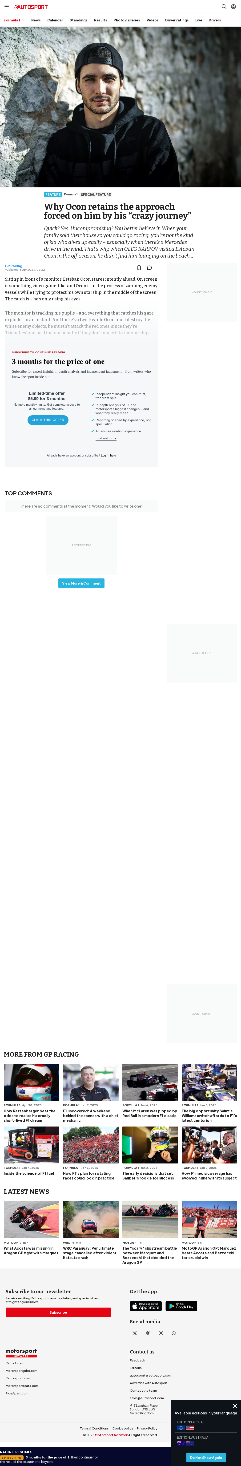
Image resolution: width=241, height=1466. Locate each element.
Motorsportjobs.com (21, 1371)
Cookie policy (122, 1428)
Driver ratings (177, 20)
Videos (153, 20)
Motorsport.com (18, 1378)
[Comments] (151, 267)
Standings (79, 20)
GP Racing (13, 265)
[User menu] (233, 6)
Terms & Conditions (94, 1428)
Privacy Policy (147, 1428)
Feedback (137, 1360)
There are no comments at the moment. (81, 506)
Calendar (55, 20)
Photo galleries (127, 20)
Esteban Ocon (77, 279)
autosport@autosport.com (151, 1375)
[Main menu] (6, 6)
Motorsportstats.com (22, 1386)
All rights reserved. (143, 1435)
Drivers (215, 20)
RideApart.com (17, 1393)
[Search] (224, 6)
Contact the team (143, 1390)
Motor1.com (15, 1363)
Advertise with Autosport (149, 1383)
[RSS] (174, 1333)
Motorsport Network (111, 1435)
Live (198, 20)
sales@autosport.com (147, 1398)
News (36, 20)
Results (100, 20)
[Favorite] (139, 267)
